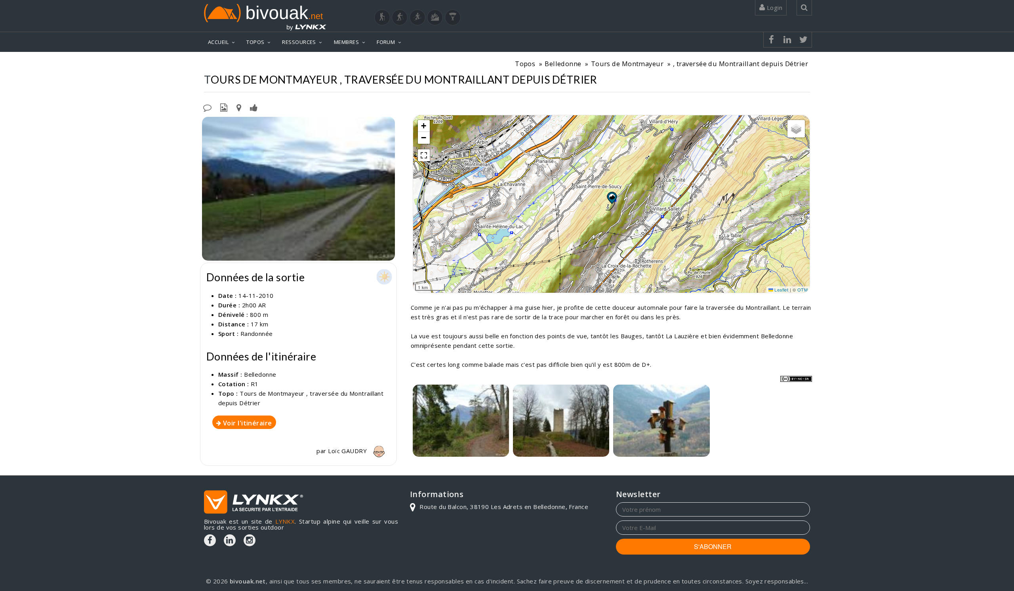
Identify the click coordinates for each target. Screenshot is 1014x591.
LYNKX (285, 521)
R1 (255, 384)
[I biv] (209, 125)
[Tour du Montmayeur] (561, 421)
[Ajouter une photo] (224, 107)
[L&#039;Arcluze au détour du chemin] (461, 421)
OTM (802, 289)
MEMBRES (346, 42)
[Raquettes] (400, 17)
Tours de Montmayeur (627, 63)
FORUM (386, 42)
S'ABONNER (713, 546)
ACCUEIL (218, 42)
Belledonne (563, 63)
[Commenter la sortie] (207, 107)
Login (773, 7)
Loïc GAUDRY (348, 451)
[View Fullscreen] (424, 155)
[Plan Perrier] (298, 189)
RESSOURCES (299, 42)
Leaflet (781, 289)
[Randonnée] (382, 17)
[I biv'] (254, 107)
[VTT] (435, 17)
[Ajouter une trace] (238, 107)
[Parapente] (453, 17)
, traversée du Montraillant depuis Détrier (740, 63)
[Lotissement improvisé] (661, 421)
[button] (611, 197)
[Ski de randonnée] (417, 17)
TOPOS (255, 42)
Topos (525, 63)
